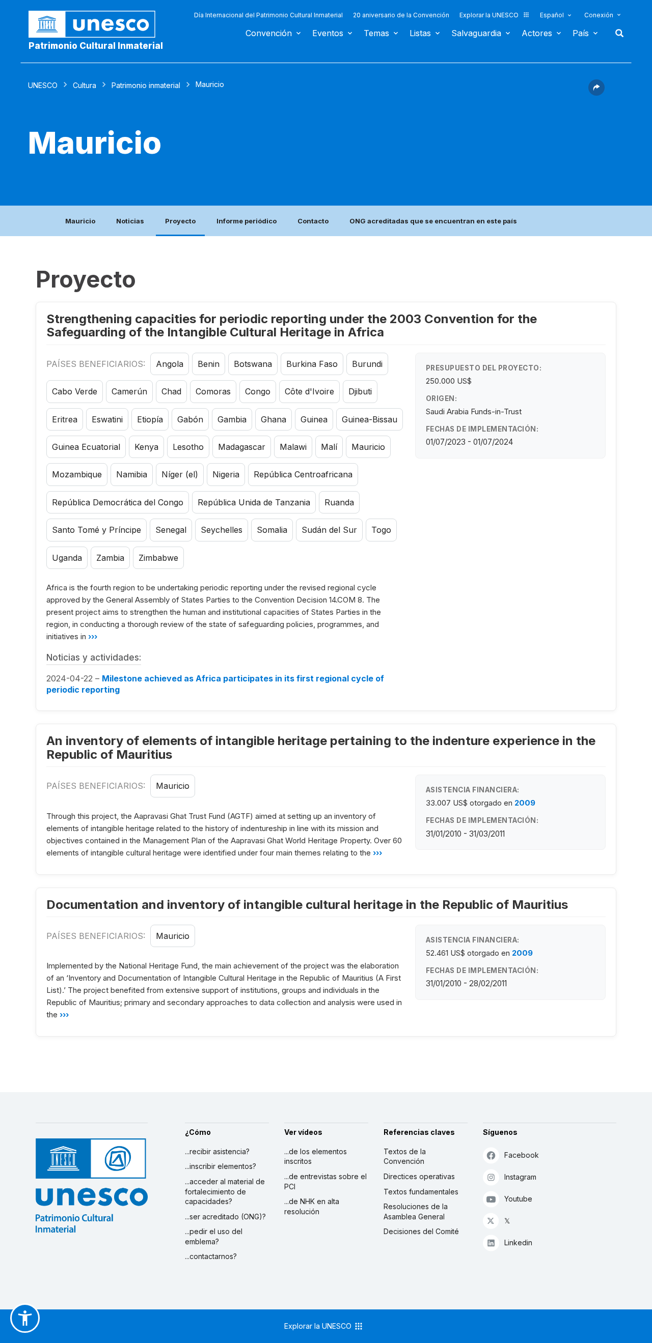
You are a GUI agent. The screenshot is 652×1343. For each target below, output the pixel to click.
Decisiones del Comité (421, 1231)
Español (552, 15)
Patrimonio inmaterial (146, 85)
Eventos (327, 33)
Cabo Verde (74, 391)
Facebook (521, 1155)
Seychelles (221, 530)
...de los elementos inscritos (315, 1156)
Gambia (232, 419)
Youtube (518, 1198)
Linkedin (518, 1242)
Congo (257, 391)
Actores (537, 33)
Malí (329, 447)
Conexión (598, 15)
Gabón (190, 419)
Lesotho (188, 447)
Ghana (273, 419)
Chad (171, 391)
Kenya (146, 447)
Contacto (313, 221)
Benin (209, 364)
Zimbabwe (158, 558)
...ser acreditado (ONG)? (225, 1216)
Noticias (130, 221)
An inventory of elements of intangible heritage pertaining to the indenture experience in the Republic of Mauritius (320, 747)
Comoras (213, 391)
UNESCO (43, 85)
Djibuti (360, 391)
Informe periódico (246, 221)
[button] (596, 93)
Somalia (272, 530)
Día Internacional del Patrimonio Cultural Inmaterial (268, 15)
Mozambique (77, 474)
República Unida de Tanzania (254, 502)
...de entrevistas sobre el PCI (325, 1181)
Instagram (520, 1177)
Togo (381, 530)
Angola (169, 364)
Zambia (110, 558)
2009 (524, 803)
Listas (420, 33)
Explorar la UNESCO (489, 15)
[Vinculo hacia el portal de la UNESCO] (97, 24)
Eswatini (107, 419)
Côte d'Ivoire (309, 391)
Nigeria (225, 474)
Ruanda (339, 502)
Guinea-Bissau (369, 419)
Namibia (131, 474)
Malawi (293, 447)
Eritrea (64, 419)
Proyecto (180, 221)
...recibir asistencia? (217, 1151)
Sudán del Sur (329, 530)
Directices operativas (419, 1176)
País (581, 33)
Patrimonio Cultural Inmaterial (96, 46)
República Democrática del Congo (117, 502)
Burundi (367, 364)
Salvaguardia (476, 33)
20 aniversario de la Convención (401, 15)
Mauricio (80, 221)
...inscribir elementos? (220, 1166)
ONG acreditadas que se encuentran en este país (433, 221)
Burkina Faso (312, 364)
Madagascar (241, 447)
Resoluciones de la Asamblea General (416, 1211)
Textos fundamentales (421, 1191)
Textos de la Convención (405, 1156)
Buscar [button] (616, 33)
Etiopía (150, 419)
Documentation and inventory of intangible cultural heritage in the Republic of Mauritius (307, 904)
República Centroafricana (303, 474)
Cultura (84, 85)
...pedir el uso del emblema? (213, 1236)
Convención (269, 33)
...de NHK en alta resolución (311, 1206)
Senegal (170, 530)
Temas (376, 33)
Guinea (314, 419)
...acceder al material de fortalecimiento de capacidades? (225, 1191)
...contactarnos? (211, 1256)
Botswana (253, 364)
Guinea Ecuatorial (86, 447)
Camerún (129, 391)
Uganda (67, 558)
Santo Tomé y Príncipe (96, 530)
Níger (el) (179, 474)
